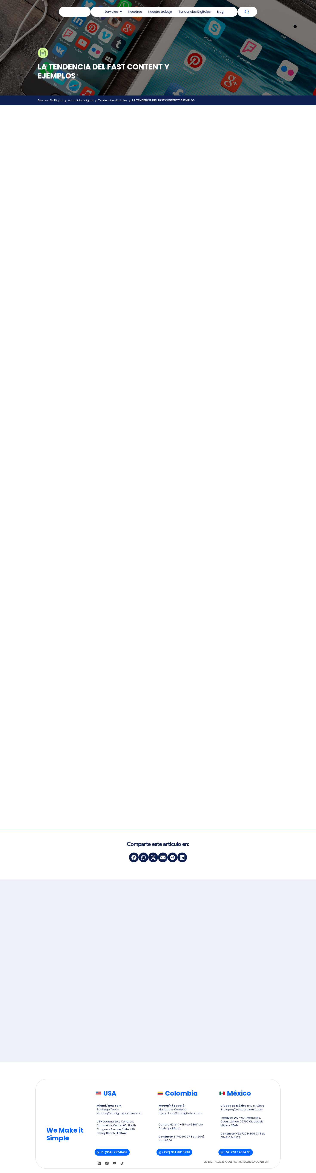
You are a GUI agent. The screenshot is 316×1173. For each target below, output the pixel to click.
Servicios (111, 11)
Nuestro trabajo (160, 11)
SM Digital (56, 100)
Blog (220, 11)
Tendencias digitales (112, 100)
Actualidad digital (80, 100)
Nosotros (135, 11)
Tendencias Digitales (194, 11)
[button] (134, 857)
